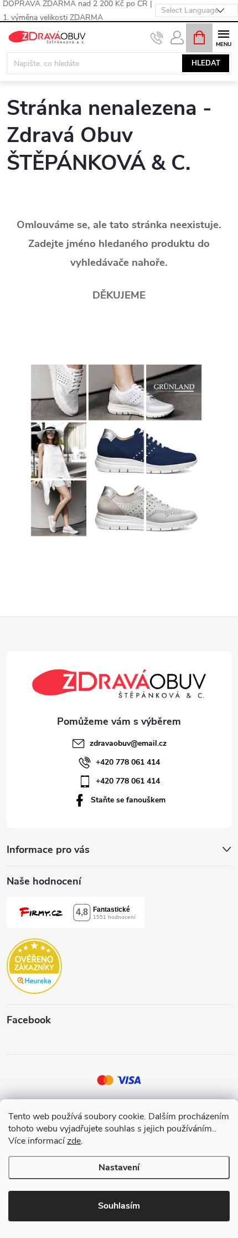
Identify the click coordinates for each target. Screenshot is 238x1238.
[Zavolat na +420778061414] (157, 38)
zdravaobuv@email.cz (128, 743)
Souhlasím (119, 1206)
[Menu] (223, 37)
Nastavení (119, 1167)
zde (74, 1141)
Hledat (206, 63)
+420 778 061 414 (128, 762)
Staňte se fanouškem (128, 800)
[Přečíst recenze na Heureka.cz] (34, 966)
